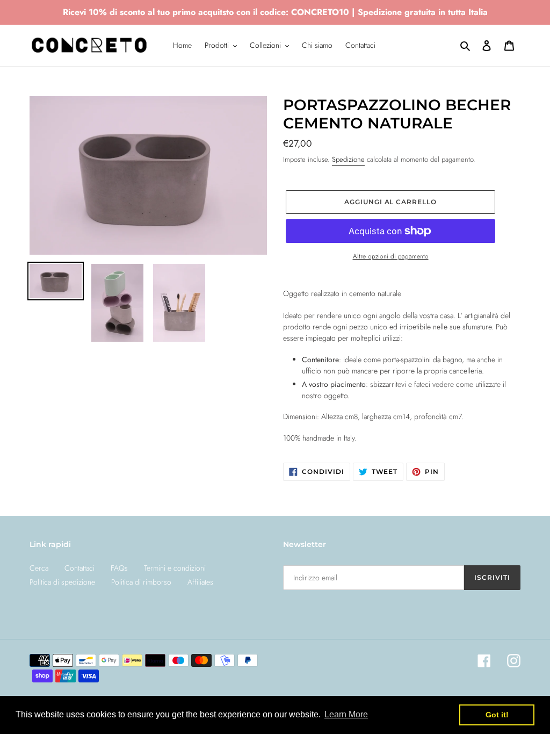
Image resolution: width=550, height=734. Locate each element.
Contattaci (79, 568)
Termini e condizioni (175, 568)
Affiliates (200, 582)
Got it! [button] (497, 714)
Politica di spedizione (62, 582)
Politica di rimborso (141, 582)
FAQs (119, 568)
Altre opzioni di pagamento (391, 256)
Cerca (39, 568)
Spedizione (348, 159)
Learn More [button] (346, 714)
